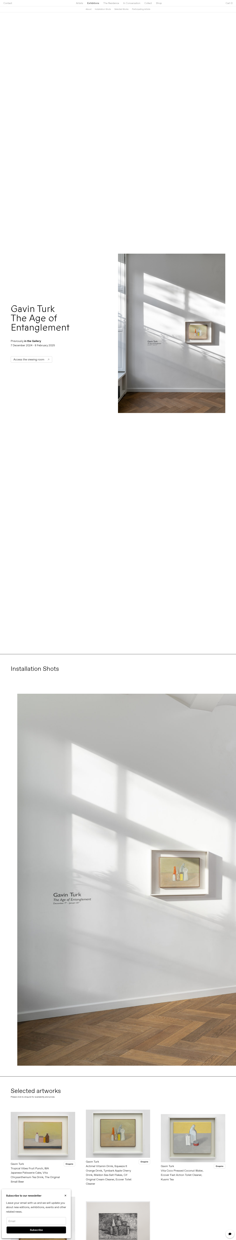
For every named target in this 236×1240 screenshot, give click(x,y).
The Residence (111, 3)
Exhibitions (93, 3)
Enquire (69, 1164)
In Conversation (131, 3)
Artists (79, 3)
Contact (7, 3)
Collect (148, 3)
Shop (159, 3)
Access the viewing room (31, 360)
